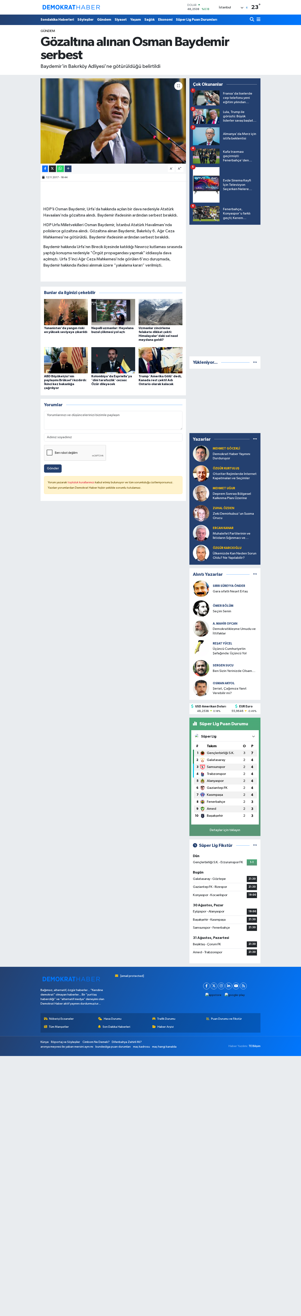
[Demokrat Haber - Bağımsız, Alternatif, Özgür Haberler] (71, 7)
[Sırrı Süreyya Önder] (201, 588)
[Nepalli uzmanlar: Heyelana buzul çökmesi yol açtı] (113, 312)
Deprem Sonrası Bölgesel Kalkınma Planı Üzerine (232, 496)
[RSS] (243, 986)
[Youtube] (236, 986)
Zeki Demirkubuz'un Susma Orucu (233, 516)
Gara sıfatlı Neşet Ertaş (230, 591)
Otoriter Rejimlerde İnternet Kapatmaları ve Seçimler (235, 476)
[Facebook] (206, 986)
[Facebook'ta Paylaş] (45, 168)
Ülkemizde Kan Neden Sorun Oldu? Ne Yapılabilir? (234, 556)
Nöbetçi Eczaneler (61, 1018)
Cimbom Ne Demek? (96, 1041)
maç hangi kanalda (164, 1046)
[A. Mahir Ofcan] (201, 628)
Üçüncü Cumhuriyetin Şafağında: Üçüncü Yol (230, 651)
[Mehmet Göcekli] (201, 453)
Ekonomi (165, 19)
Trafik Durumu (166, 1018)
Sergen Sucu (223, 665)
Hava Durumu (112, 1018)
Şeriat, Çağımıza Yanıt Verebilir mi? (230, 691)
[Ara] (252, 19)
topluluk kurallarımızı (81, 482)
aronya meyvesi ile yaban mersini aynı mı (67, 1046)
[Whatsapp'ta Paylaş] (60, 168)
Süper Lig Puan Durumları (196, 19)
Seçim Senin (222, 611)
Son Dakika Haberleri (116, 1026)
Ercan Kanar (223, 528)
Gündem (104, 19)
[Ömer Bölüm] (201, 608)
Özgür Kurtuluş (226, 468)
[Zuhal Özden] (201, 513)
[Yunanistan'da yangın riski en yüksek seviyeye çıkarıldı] (66, 312)
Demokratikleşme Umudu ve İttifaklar (234, 631)
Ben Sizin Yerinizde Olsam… (234, 671)
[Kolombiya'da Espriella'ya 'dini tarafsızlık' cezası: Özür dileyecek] (113, 360)
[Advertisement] (225, 289)
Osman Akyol (224, 683)
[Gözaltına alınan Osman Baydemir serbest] (113, 121)
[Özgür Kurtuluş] (201, 473)
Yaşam (135, 19)
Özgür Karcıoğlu (227, 548)
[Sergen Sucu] (201, 668)
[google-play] (235, 995)
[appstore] (213, 995)
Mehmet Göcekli (226, 448)
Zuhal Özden (223, 508)
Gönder (53, 468)
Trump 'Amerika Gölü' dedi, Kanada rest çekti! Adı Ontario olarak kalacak (160, 380)
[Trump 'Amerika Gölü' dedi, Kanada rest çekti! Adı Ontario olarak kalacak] (160, 360)
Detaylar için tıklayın (225, 830)
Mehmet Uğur (224, 488)
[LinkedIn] (228, 986)
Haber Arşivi (165, 1026)
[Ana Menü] (258, 19)
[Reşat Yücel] (201, 648)
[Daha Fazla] (68, 168)
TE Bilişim (254, 1046)
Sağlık (149, 19)
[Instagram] (221, 986)
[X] (213, 986)
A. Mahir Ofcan (225, 623)
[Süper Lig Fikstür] (255, 845)
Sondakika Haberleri (57, 19)
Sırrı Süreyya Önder (229, 585)
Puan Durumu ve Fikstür (226, 1018)
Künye (45, 1041)
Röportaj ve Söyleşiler (65, 1041)
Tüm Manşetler (59, 1026)
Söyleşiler (85, 19)
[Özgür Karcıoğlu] (201, 553)
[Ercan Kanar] (201, 533)
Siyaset (121, 19)
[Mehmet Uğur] (201, 493)
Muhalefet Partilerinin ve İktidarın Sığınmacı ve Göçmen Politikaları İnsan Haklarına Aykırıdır (232, 536)
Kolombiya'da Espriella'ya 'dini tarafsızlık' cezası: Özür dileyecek (111, 380)
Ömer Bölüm (223, 605)
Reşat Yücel (222, 643)
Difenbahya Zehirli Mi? (127, 1041)
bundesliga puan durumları (113, 1046)
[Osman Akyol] (201, 688)
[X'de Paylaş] (52, 168)
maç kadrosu (141, 1046)
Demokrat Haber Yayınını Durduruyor (231, 456)
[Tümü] (255, 362)
